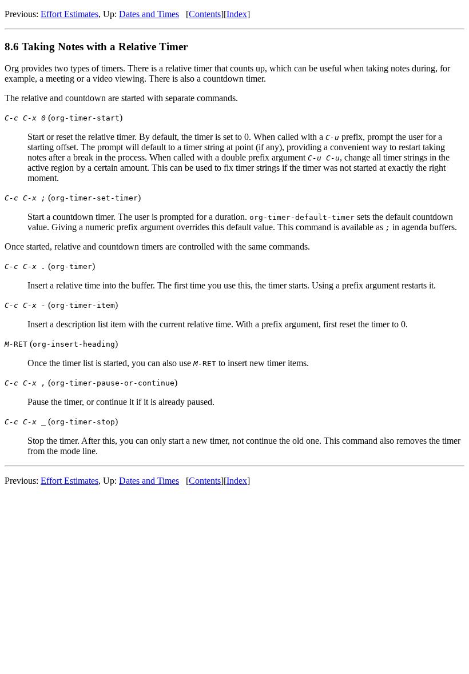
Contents (205, 14)
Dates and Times (149, 14)
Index (236, 14)
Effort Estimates (69, 14)
